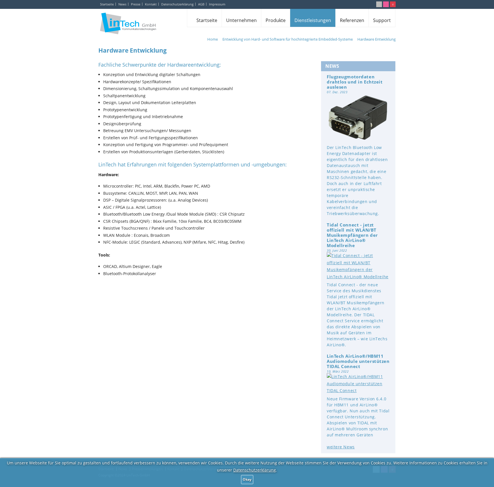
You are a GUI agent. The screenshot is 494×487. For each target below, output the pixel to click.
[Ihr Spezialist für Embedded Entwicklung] (128, 23)
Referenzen (352, 20)
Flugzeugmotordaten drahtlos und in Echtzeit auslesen (355, 82)
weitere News (341, 447)
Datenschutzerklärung (177, 4)
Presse (135, 4)
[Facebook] (386, 4)
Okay (247, 479)
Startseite (107, 4)
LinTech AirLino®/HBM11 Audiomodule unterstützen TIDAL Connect (358, 361)
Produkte (276, 20)
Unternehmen (241, 20)
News (122, 4)
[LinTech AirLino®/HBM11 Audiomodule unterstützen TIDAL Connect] (358, 390)
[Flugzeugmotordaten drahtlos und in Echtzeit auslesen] (358, 139)
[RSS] (379, 4)
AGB (201, 4)
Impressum (217, 4)
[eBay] (393, 4)
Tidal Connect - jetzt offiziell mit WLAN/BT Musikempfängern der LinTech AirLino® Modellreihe (352, 235)
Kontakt (151, 4)
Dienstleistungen (312, 20)
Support (382, 20)
